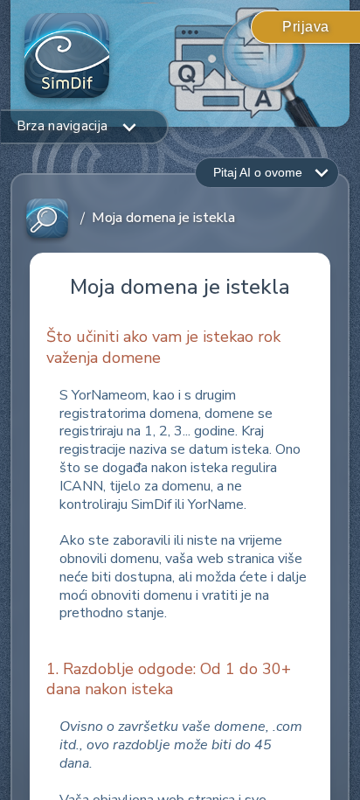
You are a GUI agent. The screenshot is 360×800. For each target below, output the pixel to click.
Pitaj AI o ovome (257, 172)
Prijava (305, 26)
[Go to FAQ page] (47, 219)
